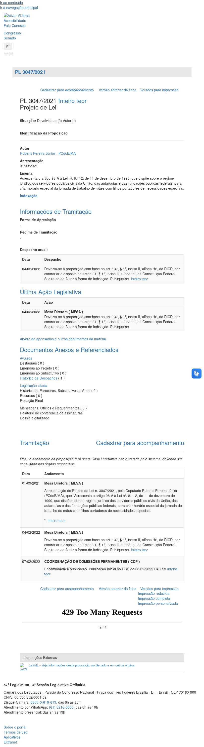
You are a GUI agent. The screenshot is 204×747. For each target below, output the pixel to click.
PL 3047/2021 (30, 71)
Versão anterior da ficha (117, 89)
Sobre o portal (15, 727)
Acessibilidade (15, 20)
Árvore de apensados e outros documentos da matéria (63, 338)
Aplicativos (12, 737)
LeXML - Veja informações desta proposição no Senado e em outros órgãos (82, 665)
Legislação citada (33, 385)
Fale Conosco (15, 25)
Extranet (10, 742)
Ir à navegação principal (19, 7)
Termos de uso (15, 732)
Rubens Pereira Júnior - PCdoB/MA (48, 153)
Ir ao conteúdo (11, 2)
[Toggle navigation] (6, 53)
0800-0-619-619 (43, 702)
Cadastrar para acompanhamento (68, 89)
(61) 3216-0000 (61, 707)
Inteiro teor (72, 100)
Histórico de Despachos (38, 377)
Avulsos (26, 358)
